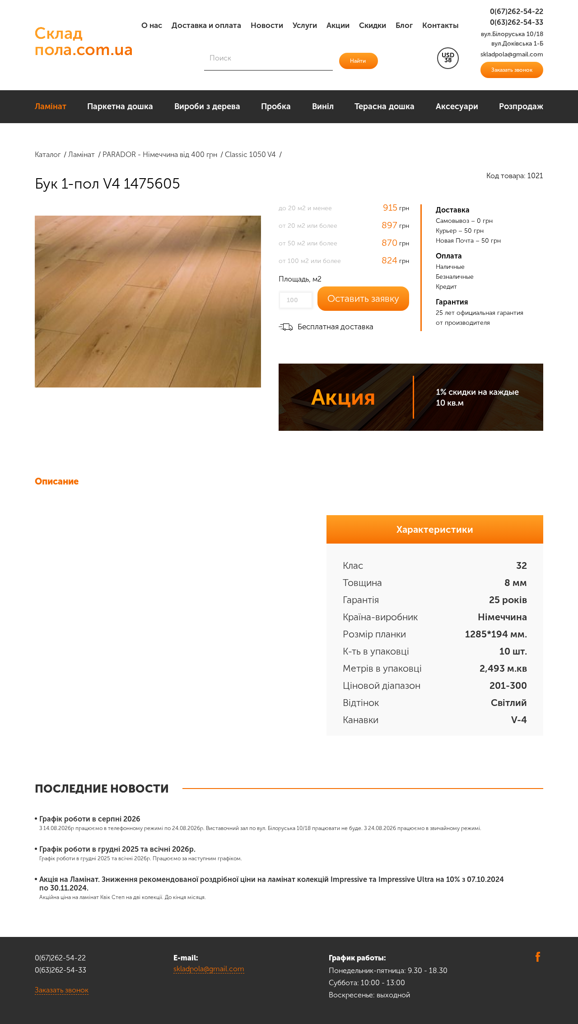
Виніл (323, 106)
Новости (267, 25)
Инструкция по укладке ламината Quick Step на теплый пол (179, 499)
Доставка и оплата (206, 25)
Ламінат (50, 106)
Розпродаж (521, 106)
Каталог (48, 154)
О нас (151, 25)
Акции (338, 25)
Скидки (372, 25)
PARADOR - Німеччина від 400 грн (160, 154)
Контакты (440, 25)
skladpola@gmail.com (208, 968)
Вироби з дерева (207, 106)
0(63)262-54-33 (516, 22)
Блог (404, 25)
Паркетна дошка (120, 106)
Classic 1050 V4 (250, 154)
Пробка (276, 106)
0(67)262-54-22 (516, 11)
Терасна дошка (384, 106)
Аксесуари (457, 106)
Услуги (305, 25)
